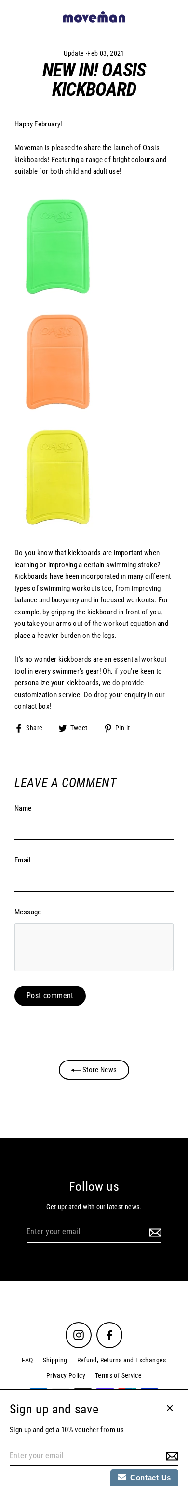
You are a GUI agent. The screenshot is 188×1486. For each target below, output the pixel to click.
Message (27, 912)
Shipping (55, 1360)
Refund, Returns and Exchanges (121, 1360)
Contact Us (148, 1478)
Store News (99, 1069)
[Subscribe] (153, 1232)
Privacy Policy (65, 1375)
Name (23, 808)
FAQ (27, 1360)
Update (74, 53)
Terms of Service (118, 1375)
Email (22, 860)
